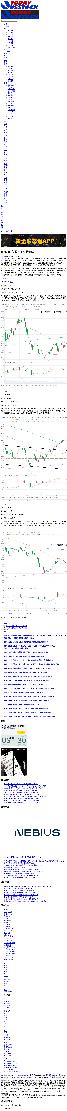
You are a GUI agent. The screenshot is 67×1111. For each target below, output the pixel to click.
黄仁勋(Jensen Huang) (10, 1063)
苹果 (5, 985)
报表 (5, 138)
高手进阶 (10, 72)
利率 (5, 1033)
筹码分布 (10, 99)
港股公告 (10, 37)
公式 (5, 182)
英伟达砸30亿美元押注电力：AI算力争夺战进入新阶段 (21, 869)
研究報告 (7, 58)
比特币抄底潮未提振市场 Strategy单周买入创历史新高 (24, 656)
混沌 (5, 202)
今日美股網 (31, 1075)
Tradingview (11, 87)
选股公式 (9, 957)
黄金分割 (10, 95)
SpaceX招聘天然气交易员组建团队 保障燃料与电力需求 (21, 792)
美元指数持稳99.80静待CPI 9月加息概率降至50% (19, 897)
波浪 (5, 196)
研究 (2, 214)
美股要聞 (7, 26)
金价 (7, 924)
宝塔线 (10, 118)
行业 (5, 132)
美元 (11, 282)
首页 (2, 231)
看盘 (5, 150)
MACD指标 (11, 89)
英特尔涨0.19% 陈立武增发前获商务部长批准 (18, 888)
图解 (5, 156)
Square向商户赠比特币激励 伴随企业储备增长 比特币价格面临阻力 (28, 712)
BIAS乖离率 (11, 110)
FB (33, 1077)
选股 (5, 154)
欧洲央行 (7, 1037)
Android (38, 1077)
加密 (5, 164)
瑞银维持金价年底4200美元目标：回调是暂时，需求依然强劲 (26, 700)
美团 (5, 999)
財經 (5, 53)
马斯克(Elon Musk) (9, 1061)
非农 (7, 918)
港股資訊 (10, 30)
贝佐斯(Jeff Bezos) (9, 1065)
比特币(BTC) (8, 1045)
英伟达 (6, 983)
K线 (5, 122)
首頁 (5, 24)
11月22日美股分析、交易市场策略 (16, 626)
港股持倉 (10, 41)
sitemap (63, 1075)
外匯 (2, 227)
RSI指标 (10, 103)
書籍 (5, 172)
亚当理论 (10, 66)
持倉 (5, 170)
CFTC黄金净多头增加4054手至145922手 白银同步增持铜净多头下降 (25, 786)
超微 (5, 990)
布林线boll (11, 101)
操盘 (5, 64)
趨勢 (5, 62)
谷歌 (5, 988)
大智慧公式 (9, 943)
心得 (2, 218)
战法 (5, 142)
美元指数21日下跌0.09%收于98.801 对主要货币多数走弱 (21, 784)
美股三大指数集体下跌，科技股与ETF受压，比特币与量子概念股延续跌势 (31, 664)
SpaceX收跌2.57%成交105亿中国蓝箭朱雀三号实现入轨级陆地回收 (24, 871)
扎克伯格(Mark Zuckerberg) (12, 1071)
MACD (8, 936)
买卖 (5, 152)
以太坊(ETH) (8, 1049)
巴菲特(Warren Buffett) (10, 1067)
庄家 (5, 146)
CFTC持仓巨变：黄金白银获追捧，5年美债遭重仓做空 (21, 875)
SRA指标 (10, 116)
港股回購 (10, 45)
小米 (5, 997)
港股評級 (10, 43)
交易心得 (7, 51)
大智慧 (6, 188)
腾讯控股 (7, 1003)
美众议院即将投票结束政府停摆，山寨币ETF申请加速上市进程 (27, 668)
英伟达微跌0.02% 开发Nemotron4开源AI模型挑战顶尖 (20, 890)
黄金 (8, 912)
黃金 (2, 223)
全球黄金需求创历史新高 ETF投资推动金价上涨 (21, 704)
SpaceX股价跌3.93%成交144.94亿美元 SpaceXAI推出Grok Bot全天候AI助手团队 (28, 886)
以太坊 (6, 160)
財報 (5, 168)
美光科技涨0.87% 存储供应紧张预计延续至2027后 (19, 878)
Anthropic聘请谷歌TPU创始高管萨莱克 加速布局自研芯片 (21, 794)
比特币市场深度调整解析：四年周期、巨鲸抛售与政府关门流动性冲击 (30, 696)
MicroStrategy (8, 991)
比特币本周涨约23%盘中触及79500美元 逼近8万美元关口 (21, 803)
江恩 (5, 198)
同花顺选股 (9, 951)
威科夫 (6, 200)
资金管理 (10, 74)
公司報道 (10, 34)
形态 (5, 126)
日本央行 (7, 1039)
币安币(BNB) (8, 1047)
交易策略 (6, 231)
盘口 (5, 144)
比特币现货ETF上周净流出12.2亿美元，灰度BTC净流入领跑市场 (28, 680)
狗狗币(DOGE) (8, 1051)
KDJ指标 (10, 97)
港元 (7, 922)
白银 (5, 1015)
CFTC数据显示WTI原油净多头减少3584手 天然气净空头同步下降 (24, 788)
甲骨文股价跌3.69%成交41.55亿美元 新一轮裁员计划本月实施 (23, 865)
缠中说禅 (10, 68)
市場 (5, 55)
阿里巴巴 (7, 1005)
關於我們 (48, 1075)
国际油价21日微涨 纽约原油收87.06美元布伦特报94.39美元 (22, 790)
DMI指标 (10, 114)
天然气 (6, 1019)
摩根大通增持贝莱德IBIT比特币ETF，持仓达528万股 (23, 684)
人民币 (6, 976)
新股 (5, 174)
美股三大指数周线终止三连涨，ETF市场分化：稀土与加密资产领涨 (29, 688)
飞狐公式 (9, 955)
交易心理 (10, 76)
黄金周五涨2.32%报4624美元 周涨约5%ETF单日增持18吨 (21, 800)
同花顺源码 (9, 953)
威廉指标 (10, 108)
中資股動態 (11, 47)
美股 (2, 208)
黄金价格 (9, 959)
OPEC (6, 1023)
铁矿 (5, 1021)
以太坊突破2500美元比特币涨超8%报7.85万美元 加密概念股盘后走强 (25, 796)
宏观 (5, 136)
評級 (5, 158)
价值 (5, 130)
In (35, 1077)
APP (53, 1075)
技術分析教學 (12, 85)
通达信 (6, 192)
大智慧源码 (9, 947)
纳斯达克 (12, 409)
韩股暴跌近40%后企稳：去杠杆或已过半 (16, 867)
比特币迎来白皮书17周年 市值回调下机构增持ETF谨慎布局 (26, 708)
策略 (5, 49)
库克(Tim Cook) (8, 1069)
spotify (29, 1077)
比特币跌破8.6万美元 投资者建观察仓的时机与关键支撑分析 (26, 642)
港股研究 (10, 32)
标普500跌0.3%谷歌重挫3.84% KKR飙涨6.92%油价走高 (21, 873)
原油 (2, 225)
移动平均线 (11, 91)
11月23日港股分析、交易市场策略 (16, 628)
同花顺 (6, 186)
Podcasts (23, 1077)
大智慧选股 (9, 945)
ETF (10, 623)
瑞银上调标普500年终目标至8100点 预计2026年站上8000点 (22, 798)
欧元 (7, 916)
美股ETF (6, 623)
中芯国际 (7, 1007)
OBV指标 (11, 105)
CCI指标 (10, 112)
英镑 (7, 920)
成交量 (10, 93)
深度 (5, 60)
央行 (5, 1031)
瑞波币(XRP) (8, 1053)
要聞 (5, 178)
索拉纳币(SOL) (8, 1055)
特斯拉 (6, 981)
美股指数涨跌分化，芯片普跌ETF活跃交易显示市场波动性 (25, 672)
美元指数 (63, 523)
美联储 (40, 523)
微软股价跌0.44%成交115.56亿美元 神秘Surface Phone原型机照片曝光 (25, 901)
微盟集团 (7, 1001)
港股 (5, 28)
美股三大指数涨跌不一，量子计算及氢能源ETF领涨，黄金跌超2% (28, 660)
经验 (5, 140)
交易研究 (10, 79)
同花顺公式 (9, 949)
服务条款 (10, 1077)
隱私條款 (3, 1077)
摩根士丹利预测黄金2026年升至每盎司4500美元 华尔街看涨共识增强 (29, 716)
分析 (5, 128)
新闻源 (58, 1075)
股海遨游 (10, 81)
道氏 (5, 194)
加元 (5, 974)
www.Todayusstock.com (21, 1075)
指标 (5, 83)
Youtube (18, 1077)
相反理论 (10, 70)
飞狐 (5, 184)
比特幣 (6, 166)
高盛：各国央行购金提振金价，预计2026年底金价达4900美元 (26, 652)
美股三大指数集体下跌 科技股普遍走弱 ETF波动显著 (23, 692)
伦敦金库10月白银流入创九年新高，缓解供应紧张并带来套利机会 (28, 676)
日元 (7, 933)
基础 (5, 124)
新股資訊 (10, 39)
